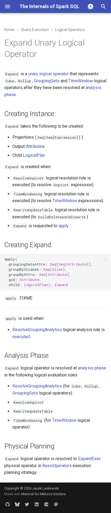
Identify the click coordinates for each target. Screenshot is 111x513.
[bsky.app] (17, 504)
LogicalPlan (34, 155)
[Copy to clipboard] (105, 259)
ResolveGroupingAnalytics (37, 329)
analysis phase (92, 368)
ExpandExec (89, 458)
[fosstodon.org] (56, 504)
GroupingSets (47, 80)
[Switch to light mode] (90, 6)
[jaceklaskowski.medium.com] (46, 504)
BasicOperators (57, 465)
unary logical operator (48, 73)
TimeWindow (80, 80)
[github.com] (7, 504)
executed (21, 336)
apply (63, 225)
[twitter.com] (27, 504)
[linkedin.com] (36, 504)
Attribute (34, 146)
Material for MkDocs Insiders (43, 494)
